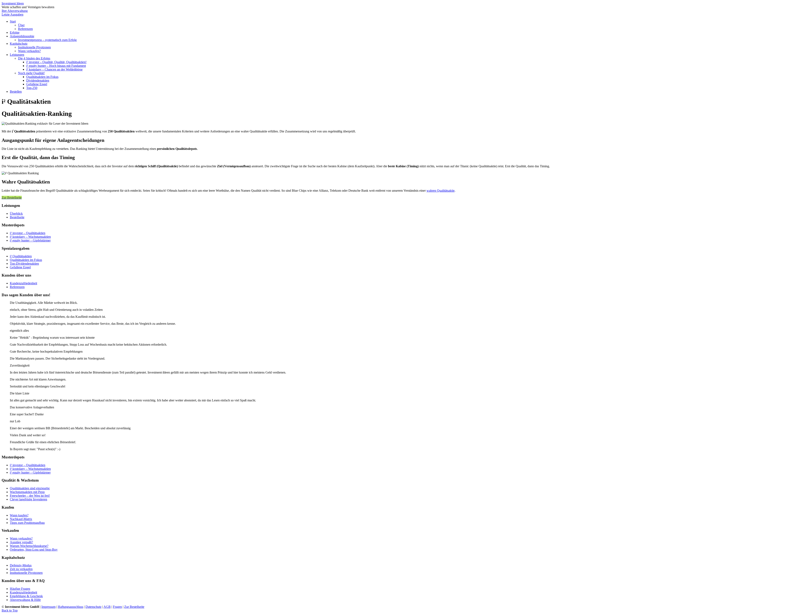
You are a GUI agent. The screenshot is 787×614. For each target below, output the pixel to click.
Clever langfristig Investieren (28, 499)
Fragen (117, 606)
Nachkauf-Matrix (21, 519)
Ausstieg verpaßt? (21, 542)
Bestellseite (17, 217)
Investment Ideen (13, 3)
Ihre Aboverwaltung (15, 11)
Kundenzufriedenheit (23, 283)
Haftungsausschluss (70, 606)
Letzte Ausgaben (12, 14)
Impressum (48, 606)
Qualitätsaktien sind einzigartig (30, 488)
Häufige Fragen (20, 588)
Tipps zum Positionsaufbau (27, 522)
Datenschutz (93, 606)
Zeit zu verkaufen (21, 569)
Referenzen (17, 287)
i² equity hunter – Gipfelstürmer (30, 240)
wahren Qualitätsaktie (440, 190)
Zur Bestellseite (134, 606)
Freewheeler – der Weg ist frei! (30, 495)
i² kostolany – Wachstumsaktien (30, 236)
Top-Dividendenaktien (24, 263)
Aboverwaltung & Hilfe (25, 599)
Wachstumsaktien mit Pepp (27, 492)
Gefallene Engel (20, 267)
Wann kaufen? (19, 515)
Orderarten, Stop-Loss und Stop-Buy (34, 549)
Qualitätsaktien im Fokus (26, 260)
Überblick (16, 213)
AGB (107, 606)
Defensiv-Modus (21, 565)
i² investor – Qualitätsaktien (27, 233)
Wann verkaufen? (21, 538)
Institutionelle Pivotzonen (26, 572)
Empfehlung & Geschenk (26, 596)
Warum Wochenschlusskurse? (29, 546)
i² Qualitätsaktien (21, 256)
